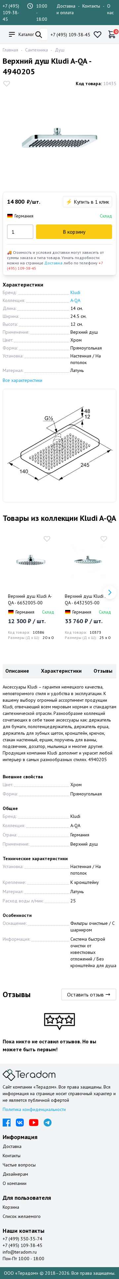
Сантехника (36, 50)
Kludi (75, 292)
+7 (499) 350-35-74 (22, 1239)
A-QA (75, 300)
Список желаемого (22, 1216)
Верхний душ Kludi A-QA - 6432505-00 (87, 599)
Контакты (91, 6)
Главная (10, 50)
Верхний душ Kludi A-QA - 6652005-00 (30, 599)
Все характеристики (22, 380)
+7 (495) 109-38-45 (11, 12)
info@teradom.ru (20, 1252)
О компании (14, 1183)
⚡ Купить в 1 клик (87, 201)
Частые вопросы (19, 1165)
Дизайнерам (15, 1174)
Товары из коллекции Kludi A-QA (59, 518)
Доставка (53, 262)
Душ (59, 50)
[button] (109, 592)
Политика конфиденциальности (34, 1109)
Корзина (11, 1207)
